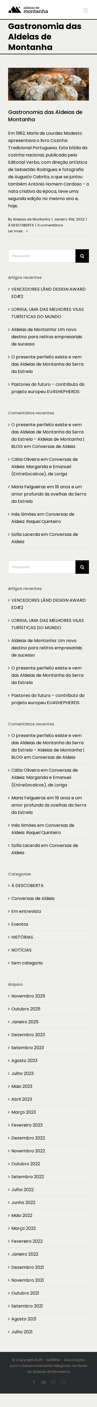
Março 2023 (23, 1112)
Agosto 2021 (23, 1319)
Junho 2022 (23, 1202)
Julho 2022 (22, 1190)
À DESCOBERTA (21, 225)
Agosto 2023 (24, 1060)
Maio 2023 (21, 1086)
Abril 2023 (21, 1099)
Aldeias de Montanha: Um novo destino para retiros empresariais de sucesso (46, 336)
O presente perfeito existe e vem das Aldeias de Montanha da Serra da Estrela (47, 364)
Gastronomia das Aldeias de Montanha (45, 115)
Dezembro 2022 (28, 1138)
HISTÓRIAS (22, 937)
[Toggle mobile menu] (86, 10)
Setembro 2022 (27, 1177)
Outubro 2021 (25, 1293)
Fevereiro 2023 (27, 1125)
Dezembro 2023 (28, 1035)
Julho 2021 (22, 1332)
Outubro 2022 (25, 1164)
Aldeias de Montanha (31, 219)
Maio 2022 (21, 1215)
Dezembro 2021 (27, 1267)
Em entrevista (26, 911)
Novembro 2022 (28, 1151)
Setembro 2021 (27, 1306)
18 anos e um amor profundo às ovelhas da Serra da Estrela (48, 494)
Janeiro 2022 (24, 1254)
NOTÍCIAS (21, 950)
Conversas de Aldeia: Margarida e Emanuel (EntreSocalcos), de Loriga (44, 466)
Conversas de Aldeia (53, 446)
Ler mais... (16, 231)
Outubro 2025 (25, 1009)
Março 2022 (23, 1228)
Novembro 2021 (27, 1280)
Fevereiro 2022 (27, 1241)
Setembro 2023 (27, 1048)
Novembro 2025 (28, 996)
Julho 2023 (22, 1073)
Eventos (19, 924)
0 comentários (50, 225)
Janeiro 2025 (25, 1022)
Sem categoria (27, 963)
